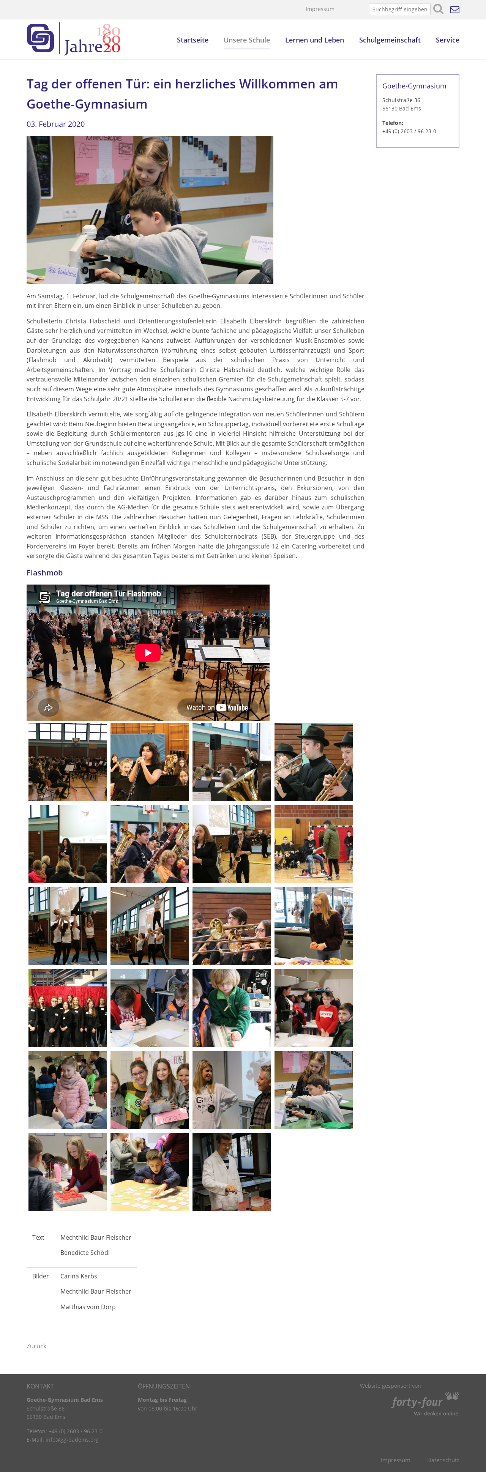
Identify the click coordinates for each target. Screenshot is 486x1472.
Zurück (36, 1346)
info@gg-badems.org (72, 1439)
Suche (438, 9)
